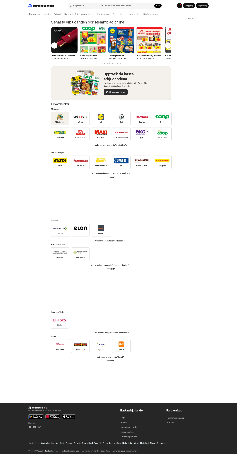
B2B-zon (171, 422)
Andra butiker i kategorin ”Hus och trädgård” (110, 173)
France (112, 443)
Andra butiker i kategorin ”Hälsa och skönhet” (110, 265)
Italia (130, 443)
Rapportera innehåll (129, 427)
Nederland (144, 443)
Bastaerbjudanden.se (50, 451)
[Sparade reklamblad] (179, 5)
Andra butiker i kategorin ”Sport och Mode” (110, 333)
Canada (69, 443)
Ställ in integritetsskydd (70, 451)
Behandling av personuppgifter (125, 451)
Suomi (105, 443)
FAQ (123, 418)
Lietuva (136, 443)
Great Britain (121, 443)
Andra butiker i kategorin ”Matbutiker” (110, 145)
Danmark (97, 443)
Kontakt (124, 422)
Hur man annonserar (175, 418)
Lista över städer (134, 14)
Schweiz (77, 443)
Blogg (122, 14)
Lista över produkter (151, 14)
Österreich (45, 443)
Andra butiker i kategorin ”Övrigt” (110, 357)
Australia (54, 443)
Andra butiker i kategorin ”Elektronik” (110, 241)
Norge (152, 443)
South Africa (162, 443)
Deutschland (87, 443)
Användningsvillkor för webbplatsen (96, 451)
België (62, 443)
